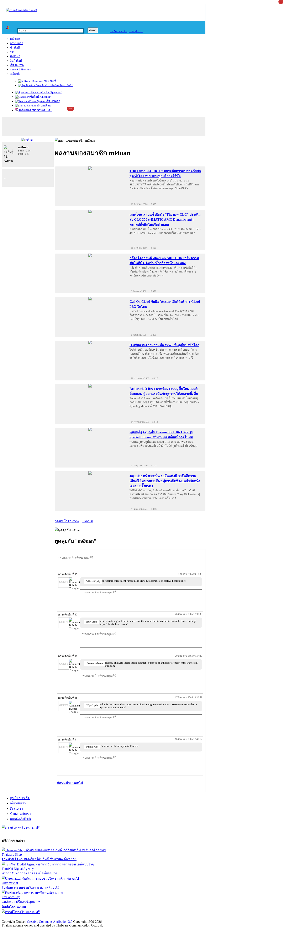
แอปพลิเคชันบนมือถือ (60, 85)
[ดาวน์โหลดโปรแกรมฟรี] (21, 10)
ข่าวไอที (15, 47)
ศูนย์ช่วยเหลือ (20, 798)
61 (83, 521)
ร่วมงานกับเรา (20, 813)
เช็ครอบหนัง (17, 65)
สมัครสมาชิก (118, 31)
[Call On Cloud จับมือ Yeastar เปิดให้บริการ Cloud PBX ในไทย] (90, 298)
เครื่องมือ (15, 73)
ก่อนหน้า (61, 521)
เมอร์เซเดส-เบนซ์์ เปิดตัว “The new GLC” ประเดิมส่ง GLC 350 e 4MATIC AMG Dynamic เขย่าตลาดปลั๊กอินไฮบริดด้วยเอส (165, 219)
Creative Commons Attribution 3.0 (49, 921)
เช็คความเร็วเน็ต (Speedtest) (45, 92)
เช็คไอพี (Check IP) (40, 96)
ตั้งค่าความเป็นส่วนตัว (17, 917)
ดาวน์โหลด (16, 43)
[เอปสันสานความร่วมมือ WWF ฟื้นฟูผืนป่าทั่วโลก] (90, 342)
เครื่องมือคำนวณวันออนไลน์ (35, 110)
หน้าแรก (15, 38)
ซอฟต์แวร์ (49, 81)
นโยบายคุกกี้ (86, 917)
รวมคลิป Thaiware (20, 69)
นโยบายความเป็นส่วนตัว (55, 917)
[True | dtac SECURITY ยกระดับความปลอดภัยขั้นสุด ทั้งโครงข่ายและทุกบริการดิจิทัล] (90, 168)
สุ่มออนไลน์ (43, 105)
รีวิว (12, 52)
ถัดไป (89, 521)
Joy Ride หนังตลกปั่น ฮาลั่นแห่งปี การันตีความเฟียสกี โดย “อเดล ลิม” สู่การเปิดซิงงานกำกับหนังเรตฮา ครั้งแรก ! (165, 481)
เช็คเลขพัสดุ (52, 101)
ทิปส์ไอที (15, 56)
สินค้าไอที (16, 60)
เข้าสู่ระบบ (136, 31)
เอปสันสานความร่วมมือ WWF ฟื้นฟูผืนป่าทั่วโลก (164, 345)
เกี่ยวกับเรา (18, 803)
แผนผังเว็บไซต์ (20, 819)
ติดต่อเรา (16, 808)
